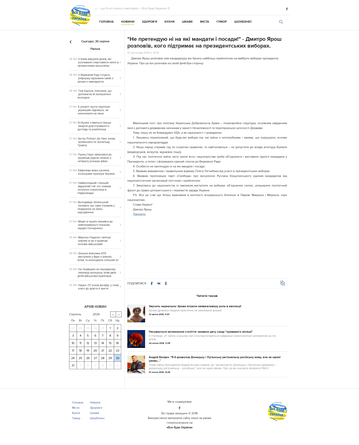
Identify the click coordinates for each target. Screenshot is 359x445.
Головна (106, 22)
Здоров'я (149, 22)
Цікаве (187, 22)
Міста (204, 22)
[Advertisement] (207, 95)
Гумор (222, 22)
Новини (127, 22)
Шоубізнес (243, 22)
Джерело (139, 214)
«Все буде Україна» (180, 427)
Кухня (169, 22)
